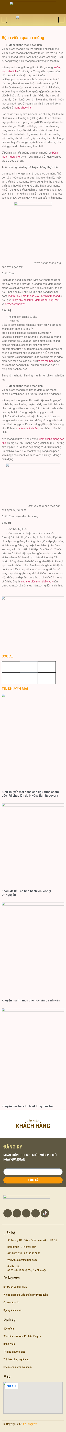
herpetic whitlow (15, 304)
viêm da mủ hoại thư (47, 300)
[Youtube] (11, 678)
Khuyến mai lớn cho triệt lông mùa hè (27, 1106)
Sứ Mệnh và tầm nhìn (15, 1287)
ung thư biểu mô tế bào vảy (23, 296)
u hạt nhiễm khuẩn (23, 300)
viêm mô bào (46, 361)
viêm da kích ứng (29, 428)
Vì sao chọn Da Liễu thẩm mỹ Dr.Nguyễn (25, 1294)
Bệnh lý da (9, 1344)
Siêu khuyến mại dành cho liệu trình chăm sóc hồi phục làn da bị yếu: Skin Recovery (30, 793)
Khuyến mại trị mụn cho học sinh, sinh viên (31, 1000)
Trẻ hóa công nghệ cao (16, 1359)
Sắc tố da (8, 1328)
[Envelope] (35, 1213)
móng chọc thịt (22, 107)
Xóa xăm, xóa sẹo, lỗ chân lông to (22, 1336)
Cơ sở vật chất (11, 1302)
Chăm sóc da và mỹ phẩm (17, 1367)
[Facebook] (29, 667)
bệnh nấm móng (50, 296)
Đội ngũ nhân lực (12, 1310)
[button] (4, 20)
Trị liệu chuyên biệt (14, 1351)
